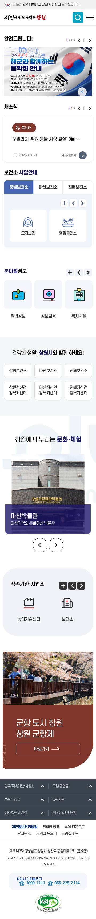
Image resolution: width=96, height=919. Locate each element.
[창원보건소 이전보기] (73, 203)
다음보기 (90, 40)
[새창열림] (48, 71)
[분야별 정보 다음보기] (88, 272)
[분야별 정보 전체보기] (70, 272)
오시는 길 (24, 834)
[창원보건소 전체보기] (64, 203)
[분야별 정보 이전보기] (79, 272)
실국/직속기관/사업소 (19, 786)
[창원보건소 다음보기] (82, 203)
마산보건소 (48, 187)
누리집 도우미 (46, 834)
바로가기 (41, 749)
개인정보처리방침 (24, 827)
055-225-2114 (66, 883)
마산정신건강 (48, 390)
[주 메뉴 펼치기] (90, 17)
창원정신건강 (18, 390)
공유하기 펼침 (82, 91)
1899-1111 (35, 883)
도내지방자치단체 (64, 813)
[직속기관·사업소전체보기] (63, 586)
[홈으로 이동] (25, 17)
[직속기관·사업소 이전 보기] (72, 586)
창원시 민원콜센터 (29, 879)
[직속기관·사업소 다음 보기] (81, 586)
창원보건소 (18, 187)
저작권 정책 (50, 827)
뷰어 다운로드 (74, 827)
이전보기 (79, 40)
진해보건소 (77, 187)
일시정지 (84, 40)
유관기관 (58, 800)
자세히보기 (68, 155)
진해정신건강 (78, 390)
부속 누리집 (12, 800)
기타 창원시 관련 (15, 813)
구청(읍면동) (60, 786)
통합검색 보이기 (78, 17)
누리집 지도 (69, 834)
